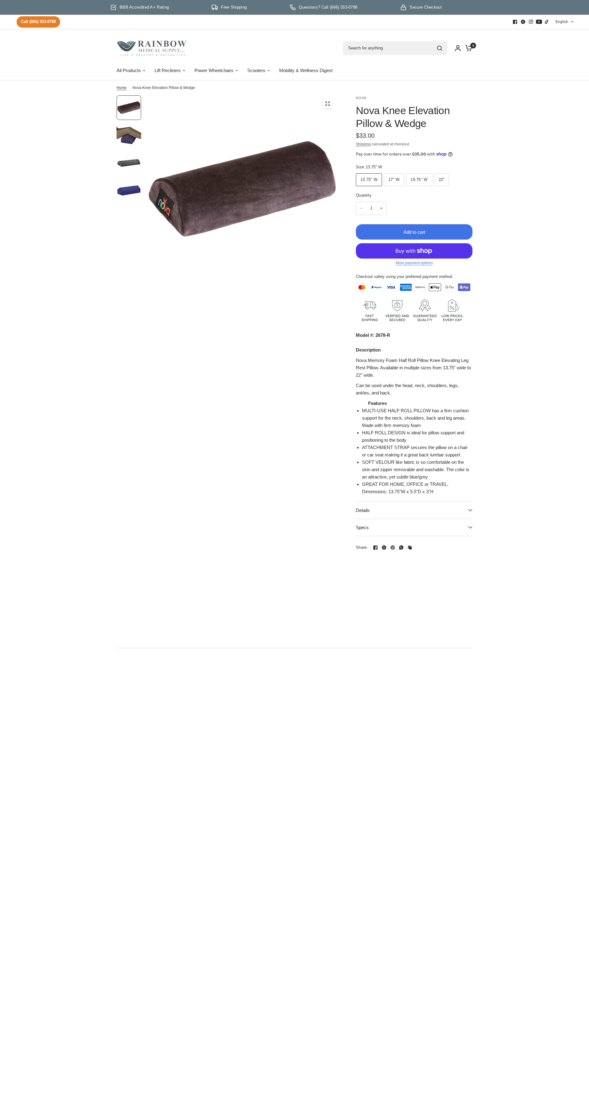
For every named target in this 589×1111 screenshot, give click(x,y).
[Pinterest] (392, 547)
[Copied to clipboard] (410, 547)
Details (363, 510)
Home (122, 88)
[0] (467, 48)
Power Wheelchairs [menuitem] (213, 70)
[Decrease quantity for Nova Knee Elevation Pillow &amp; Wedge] (361, 208)
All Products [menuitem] (129, 70)
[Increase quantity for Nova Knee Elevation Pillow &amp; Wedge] (381, 208)
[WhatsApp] (401, 547)
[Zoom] (327, 103)
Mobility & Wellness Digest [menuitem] (306, 70)
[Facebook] (515, 22)
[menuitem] (39, 22)
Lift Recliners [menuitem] (168, 70)
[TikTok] (547, 22)
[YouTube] (539, 22)
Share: (362, 547)
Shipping (363, 144)
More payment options (414, 263)
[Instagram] (531, 22)
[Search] (439, 48)
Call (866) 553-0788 (38, 21)
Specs (362, 527)
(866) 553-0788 (343, 7)
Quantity (363, 195)
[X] (523, 22)
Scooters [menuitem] (256, 70)
